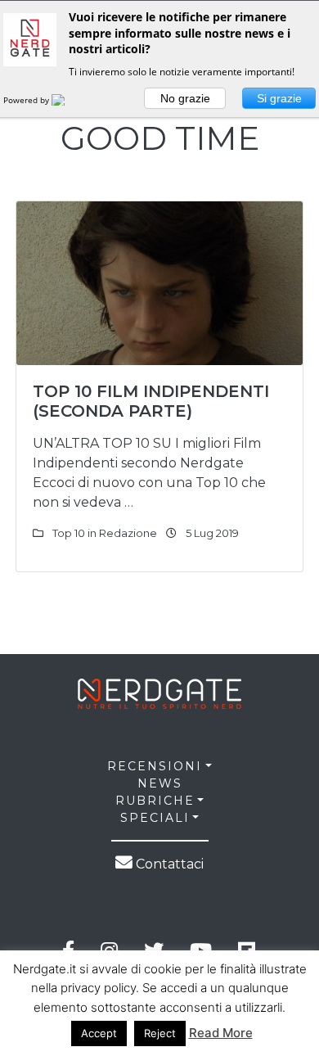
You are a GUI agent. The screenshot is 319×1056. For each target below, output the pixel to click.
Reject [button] (160, 1033)
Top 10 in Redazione (104, 532)
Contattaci (168, 864)
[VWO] (68, 100)
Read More (221, 1032)
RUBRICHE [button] (155, 800)
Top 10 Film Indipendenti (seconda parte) (151, 401)
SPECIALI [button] (155, 817)
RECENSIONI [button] (154, 766)
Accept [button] (99, 1033)
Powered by (27, 100)
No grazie (185, 98)
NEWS (159, 783)
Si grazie (279, 98)
